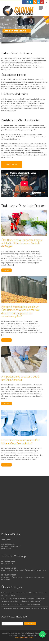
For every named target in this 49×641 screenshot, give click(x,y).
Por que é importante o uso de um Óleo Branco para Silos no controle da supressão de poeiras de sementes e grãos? (20, 311)
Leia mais (6, 270)
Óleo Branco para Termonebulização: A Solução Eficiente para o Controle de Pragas (21, 243)
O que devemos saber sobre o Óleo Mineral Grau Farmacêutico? (20, 441)
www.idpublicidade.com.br (24, 638)
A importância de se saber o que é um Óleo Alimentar (20, 378)
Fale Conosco (11, 164)
